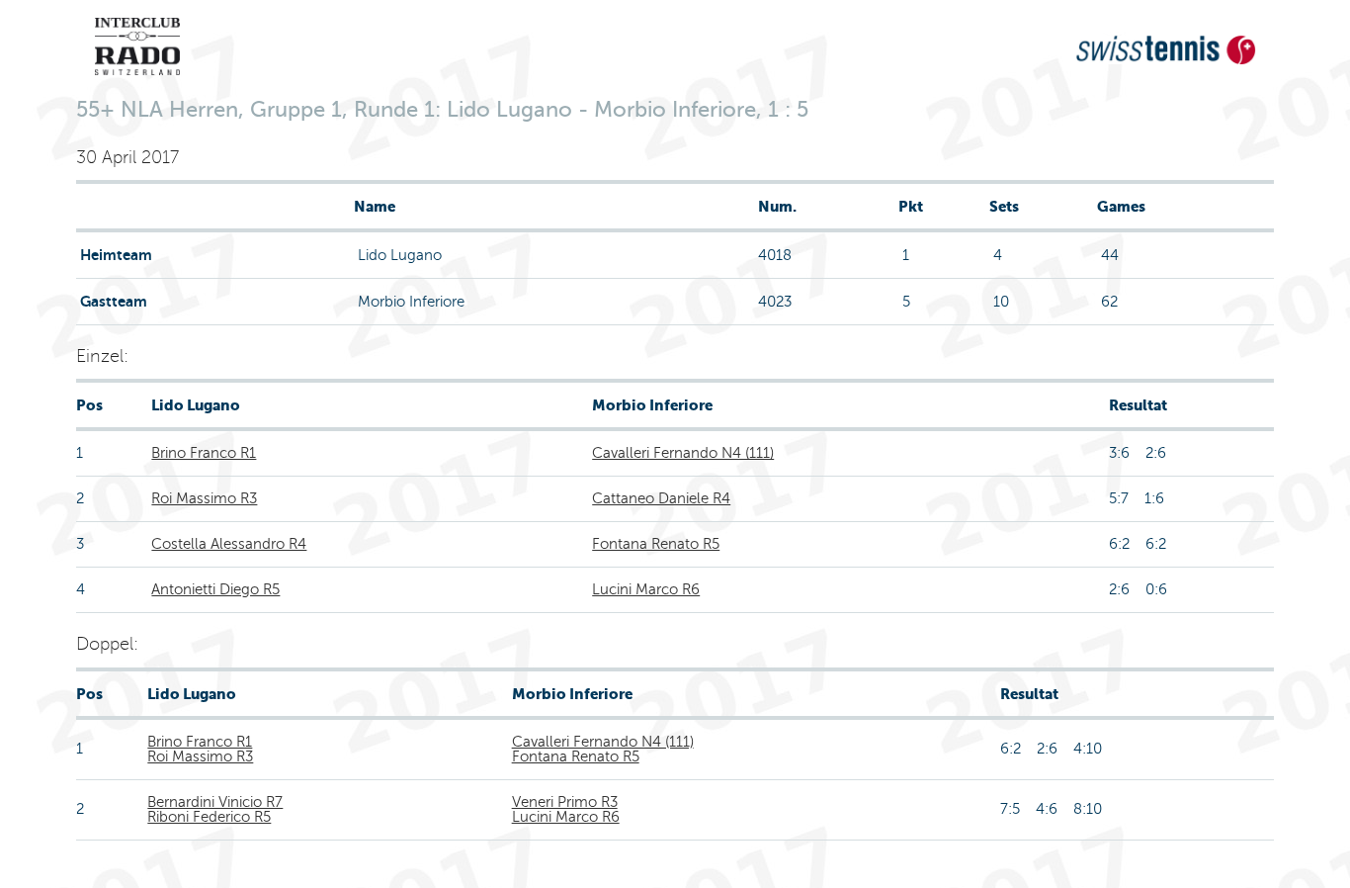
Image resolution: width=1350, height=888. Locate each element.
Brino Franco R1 (203, 453)
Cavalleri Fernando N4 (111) (683, 453)
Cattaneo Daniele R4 (661, 498)
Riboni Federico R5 (209, 817)
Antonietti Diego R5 (215, 589)
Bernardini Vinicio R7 (215, 802)
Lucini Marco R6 (646, 589)
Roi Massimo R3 (204, 498)
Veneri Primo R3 (565, 802)
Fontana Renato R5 (655, 544)
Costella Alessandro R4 (228, 544)
